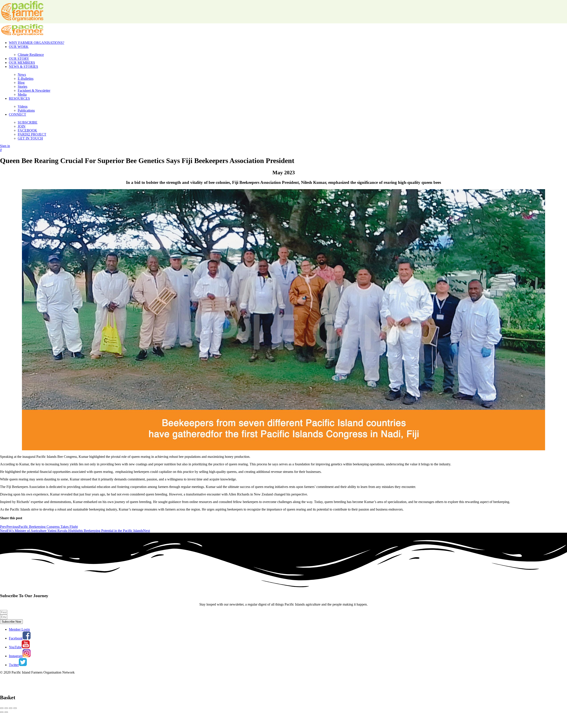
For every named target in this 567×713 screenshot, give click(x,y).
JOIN (21, 126)
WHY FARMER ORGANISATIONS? (36, 43)
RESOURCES (19, 98)
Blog (21, 82)
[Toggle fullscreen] (10, 708)
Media (22, 94)
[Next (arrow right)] (6, 712)
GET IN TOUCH (30, 138)
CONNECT (17, 114)
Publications (26, 110)
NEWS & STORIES (23, 66)
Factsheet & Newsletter (34, 90)
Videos (22, 106)
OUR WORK (19, 47)
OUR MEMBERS (22, 62)
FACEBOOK (27, 130)
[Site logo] (22, 35)
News (22, 74)
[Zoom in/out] (15, 708)
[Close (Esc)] (2, 708)
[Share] (6, 708)
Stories (22, 86)
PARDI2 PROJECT (32, 134)
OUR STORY (19, 58)
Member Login (19, 629)
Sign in (5, 146)
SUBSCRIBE (27, 122)
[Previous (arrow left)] (2, 712)
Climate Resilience (31, 54)
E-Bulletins (25, 78)
